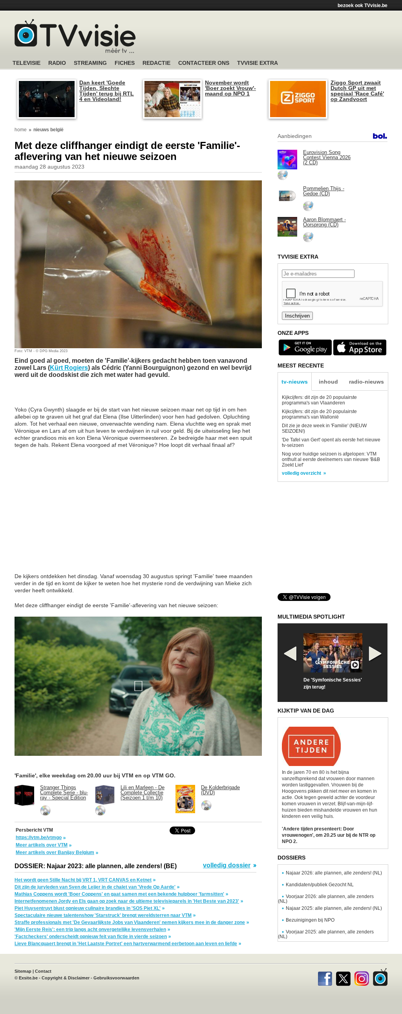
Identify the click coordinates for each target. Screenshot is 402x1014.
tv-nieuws (294, 381)
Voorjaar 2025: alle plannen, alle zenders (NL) (326, 934)
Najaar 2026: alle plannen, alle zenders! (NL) (334, 873)
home (21, 129)
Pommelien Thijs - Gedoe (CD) (323, 191)
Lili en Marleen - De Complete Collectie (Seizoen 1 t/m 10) (142, 792)
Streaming (90, 63)
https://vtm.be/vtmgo (39, 837)
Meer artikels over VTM (42, 845)
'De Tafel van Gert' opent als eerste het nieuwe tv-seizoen (331, 442)
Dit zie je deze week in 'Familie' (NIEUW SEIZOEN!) (324, 428)
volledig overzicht (301, 473)
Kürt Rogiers (69, 367)
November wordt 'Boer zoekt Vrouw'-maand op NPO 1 (230, 88)
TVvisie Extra (257, 63)
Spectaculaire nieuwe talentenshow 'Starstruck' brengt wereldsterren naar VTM (103, 915)
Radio (57, 63)
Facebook (325, 977)
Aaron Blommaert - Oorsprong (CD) (324, 222)
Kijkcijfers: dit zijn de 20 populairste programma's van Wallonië (319, 414)
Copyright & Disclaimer (66, 977)
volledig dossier (226, 865)
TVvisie (380, 977)
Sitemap (23, 971)
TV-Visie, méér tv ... (75, 36)
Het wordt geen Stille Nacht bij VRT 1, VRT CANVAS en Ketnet (83, 880)
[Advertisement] (275, 37)
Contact (43, 971)
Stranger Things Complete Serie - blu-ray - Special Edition (64, 792)
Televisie (26, 63)
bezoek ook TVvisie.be (362, 5)
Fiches (125, 63)
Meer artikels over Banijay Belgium (55, 852)
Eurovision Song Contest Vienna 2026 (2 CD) (327, 157)
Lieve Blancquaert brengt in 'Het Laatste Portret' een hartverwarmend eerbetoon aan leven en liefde (126, 943)
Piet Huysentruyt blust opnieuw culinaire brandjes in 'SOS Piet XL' (88, 908)
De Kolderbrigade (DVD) (220, 789)
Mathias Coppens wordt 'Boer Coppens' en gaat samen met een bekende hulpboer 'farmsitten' (119, 894)
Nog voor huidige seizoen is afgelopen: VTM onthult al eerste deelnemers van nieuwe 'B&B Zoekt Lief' (331, 459)
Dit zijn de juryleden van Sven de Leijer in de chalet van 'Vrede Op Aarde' (95, 887)
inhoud (328, 381)
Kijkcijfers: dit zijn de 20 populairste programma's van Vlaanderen (319, 400)
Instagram (361, 977)
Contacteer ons (203, 63)
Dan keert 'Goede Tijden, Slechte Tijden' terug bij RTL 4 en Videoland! (106, 91)
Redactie (156, 63)
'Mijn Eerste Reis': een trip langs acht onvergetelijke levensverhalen (90, 929)
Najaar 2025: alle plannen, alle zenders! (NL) (334, 908)
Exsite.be (28, 977)
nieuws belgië (48, 129)
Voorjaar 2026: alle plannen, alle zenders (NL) (326, 899)
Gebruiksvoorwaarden (116, 977)
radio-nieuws (366, 381)
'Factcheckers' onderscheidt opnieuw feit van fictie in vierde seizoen (91, 936)
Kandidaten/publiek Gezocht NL (320, 884)
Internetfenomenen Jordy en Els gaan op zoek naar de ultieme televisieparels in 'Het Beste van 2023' (127, 901)
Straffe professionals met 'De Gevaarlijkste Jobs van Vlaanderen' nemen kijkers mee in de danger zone (130, 922)
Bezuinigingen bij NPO (310, 920)
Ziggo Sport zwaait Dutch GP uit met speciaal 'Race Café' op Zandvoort (357, 91)
